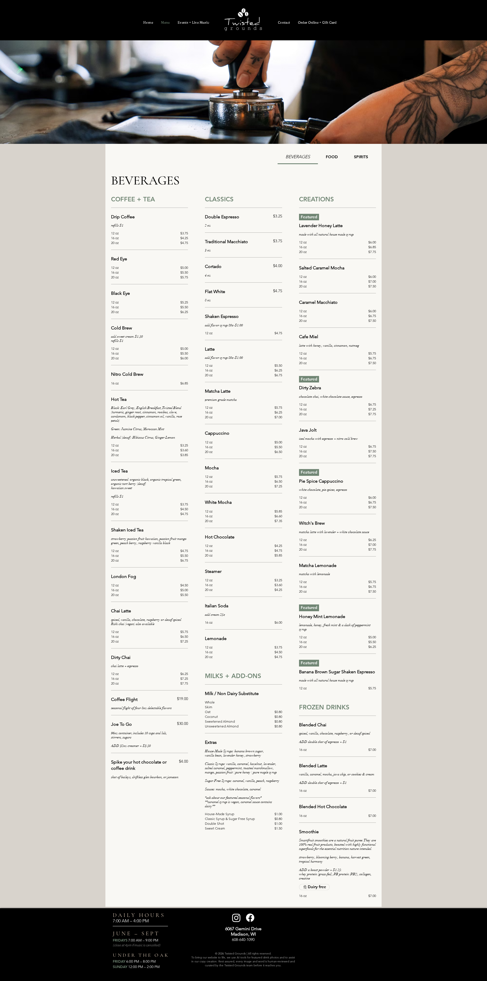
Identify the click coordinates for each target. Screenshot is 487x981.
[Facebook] (250, 917)
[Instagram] (236, 917)
